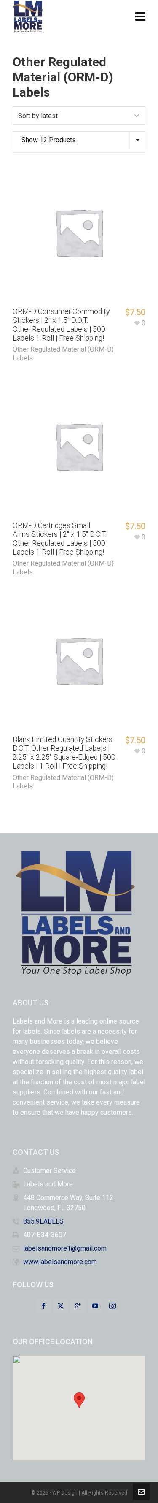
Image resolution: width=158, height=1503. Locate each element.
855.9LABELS (43, 1221)
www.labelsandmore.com (60, 1262)
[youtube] (95, 1305)
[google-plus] (78, 1305)
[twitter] (60, 1305)
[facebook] (43, 1305)
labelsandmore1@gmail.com (65, 1248)
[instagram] (112, 1305)
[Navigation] (140, 17)
